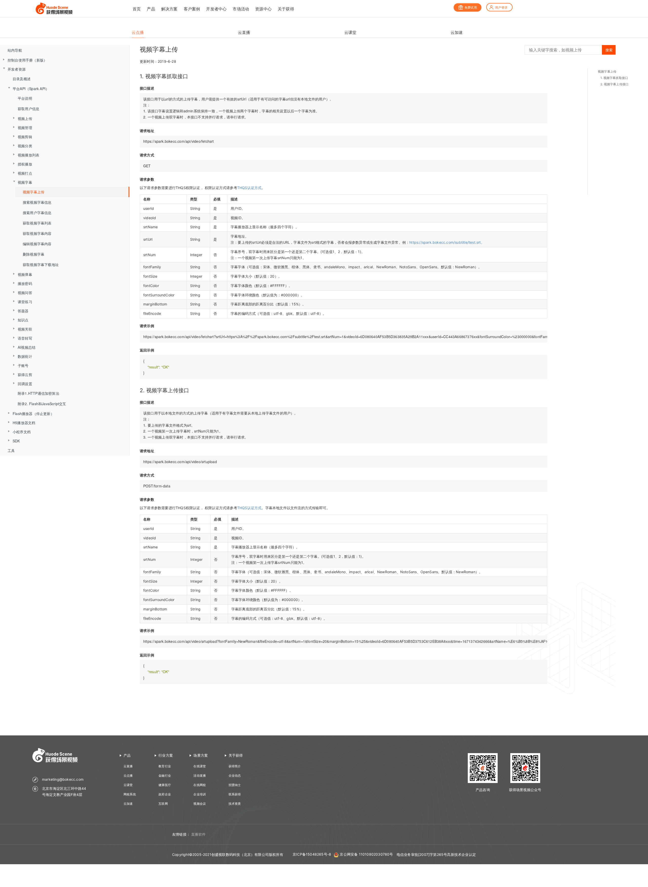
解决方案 (169, 8)
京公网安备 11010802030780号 (366, 854)
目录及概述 (22, 78)
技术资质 (235, 804)
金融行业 (164, 775)
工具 (11, 450)
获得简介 (235, 766)
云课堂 (128, 785)
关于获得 (286, 8)
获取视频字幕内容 (37, 233)
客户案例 (192, 8)
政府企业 (164, 794)
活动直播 (199, 775)
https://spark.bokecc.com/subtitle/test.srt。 (446, 242)
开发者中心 (216, 8)
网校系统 (130, 794)
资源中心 (263, 8)
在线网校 (199, 785)
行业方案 (165, 755)
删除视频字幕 (33, 254)
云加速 (128, 804)
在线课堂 (199, 766)
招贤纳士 (235, 785)
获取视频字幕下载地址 (41, 264)
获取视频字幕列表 (37, 222)
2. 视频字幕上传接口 (614, 84)
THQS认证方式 (249, 187)
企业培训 (199, 794)
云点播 (128, 775)
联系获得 (235, 794)
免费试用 (470, 7)
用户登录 (501, 7)
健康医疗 (164, 785)
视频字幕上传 (33, 191)
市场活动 (241, 8)
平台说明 (25, 98)
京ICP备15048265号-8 (312, 854)
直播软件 (198, 834)
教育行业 (164, 766)
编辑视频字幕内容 (37, 243)
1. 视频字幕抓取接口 (614, 78)
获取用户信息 (28, 108)
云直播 (128, 766)
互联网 (163, 804)
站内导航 (15, 50)
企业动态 (235, 775)
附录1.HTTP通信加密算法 (38, 393)
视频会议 (199, 804)
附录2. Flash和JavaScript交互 (42, 403)
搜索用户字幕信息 (37, 212)
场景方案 (200, 755)
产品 (151, 8)
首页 (137, 8)
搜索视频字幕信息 (37, 202)
